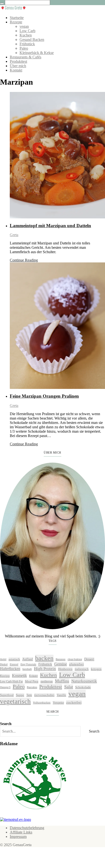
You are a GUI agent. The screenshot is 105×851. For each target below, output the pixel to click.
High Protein (45, 668)
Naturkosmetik (84, 681)
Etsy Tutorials (28, 664)
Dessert (89, 659)
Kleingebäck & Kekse (37, 53)
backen (44, 658)
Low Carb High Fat (11, 681)
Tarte (29, 695)
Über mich (18, 66)
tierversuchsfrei (44, 695)
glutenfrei (76, 664)
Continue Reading (24, 260)
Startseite (17, 18)
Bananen (60, 659)
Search (5, 724)
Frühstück (27, 44)
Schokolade (83, 687)
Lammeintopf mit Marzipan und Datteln (50, 225)
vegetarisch (15, 701)
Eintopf (14, 664)
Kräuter (33, 676)
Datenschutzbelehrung (27, 828)
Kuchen (26, 35)
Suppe (20, 695)
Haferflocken (10, 669)
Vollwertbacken (42, 702)
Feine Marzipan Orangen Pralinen (44, 396)
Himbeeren (65, 669)
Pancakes (32, 687)
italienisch (82, 669)
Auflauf (27, 659)
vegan (24, 26)
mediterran (47, 681)
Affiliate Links (21, 832)
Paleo (24, 48)
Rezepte (16, 22)
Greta (14, 235)
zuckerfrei (74, 702)
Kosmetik (19, 675)
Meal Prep (31, 681)
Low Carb (27, 31)
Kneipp (5, 676)
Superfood (7, 695)
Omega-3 (5, 687)
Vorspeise (58, 702)
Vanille (61, 695)
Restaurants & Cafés (25, 57)
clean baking (75, 659)
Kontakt (16, 70)
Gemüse (60, 664)
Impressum (18, 836)
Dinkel (4, 664)
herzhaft (27, 669)
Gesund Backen (32, 39)
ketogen (96, 669)
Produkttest (18, 61)
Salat (68, 686)
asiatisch (14, 659)
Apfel (3, 659)
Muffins (62, 681)
